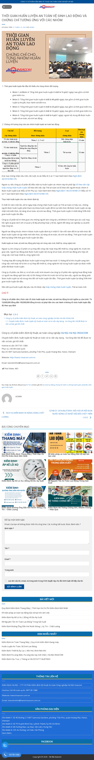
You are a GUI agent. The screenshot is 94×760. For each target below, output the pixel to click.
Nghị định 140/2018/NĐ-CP (68, 190)
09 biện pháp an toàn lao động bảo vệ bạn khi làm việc (68, 455)
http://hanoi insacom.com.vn (22, 357)
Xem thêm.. (7, 733)
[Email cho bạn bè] (51, 376)
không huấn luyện (75, 385)
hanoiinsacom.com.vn (20, 695)
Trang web (9, 570)
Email (7, 559)
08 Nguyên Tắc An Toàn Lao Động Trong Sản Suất (68, 482)
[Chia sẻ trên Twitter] (47, 376)
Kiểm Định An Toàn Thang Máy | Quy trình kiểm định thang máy (30, 642)
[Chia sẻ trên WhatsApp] (38, 376)
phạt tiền (85, 385)
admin (32, 27)
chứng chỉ (58, 385)
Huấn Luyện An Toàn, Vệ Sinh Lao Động (19, 646)
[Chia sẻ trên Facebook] (43, 376)
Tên (7, 548)
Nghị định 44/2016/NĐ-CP (36, 193)
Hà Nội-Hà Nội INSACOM (74, 333)
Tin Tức (28, 385)
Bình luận (9, 528)
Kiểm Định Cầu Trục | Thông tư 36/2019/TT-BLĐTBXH (26, 659)
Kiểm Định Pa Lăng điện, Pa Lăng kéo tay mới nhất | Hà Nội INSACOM (32, 655)
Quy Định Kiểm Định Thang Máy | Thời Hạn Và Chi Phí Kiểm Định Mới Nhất (23, 455)
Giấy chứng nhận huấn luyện (58, 287)
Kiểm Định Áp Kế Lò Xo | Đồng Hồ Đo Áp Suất (23, 481)
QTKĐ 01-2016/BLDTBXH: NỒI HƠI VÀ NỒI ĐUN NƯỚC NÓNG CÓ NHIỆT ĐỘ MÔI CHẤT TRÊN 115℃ (70, 414)
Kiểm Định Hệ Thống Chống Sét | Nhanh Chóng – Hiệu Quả (69, 509)
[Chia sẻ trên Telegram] (56, 376)
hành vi (65, 385)
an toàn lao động (49, 385)
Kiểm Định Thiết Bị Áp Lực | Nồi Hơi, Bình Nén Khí (24, 650)
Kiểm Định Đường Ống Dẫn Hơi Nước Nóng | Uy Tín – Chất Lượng (24, 509)
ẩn (15, 314)
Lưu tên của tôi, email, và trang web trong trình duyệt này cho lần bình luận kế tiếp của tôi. (45, 581)
